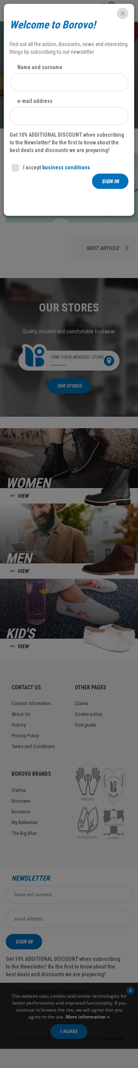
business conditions (66, 167)
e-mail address (35, 101)
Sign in (110, 181)
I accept (56, 167)
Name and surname (39, 67)
